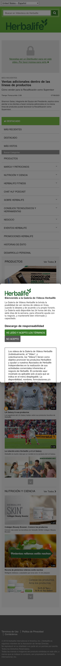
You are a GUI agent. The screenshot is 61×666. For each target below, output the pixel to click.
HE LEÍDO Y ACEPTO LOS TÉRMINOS (25, 332)
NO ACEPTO (12, 338)
